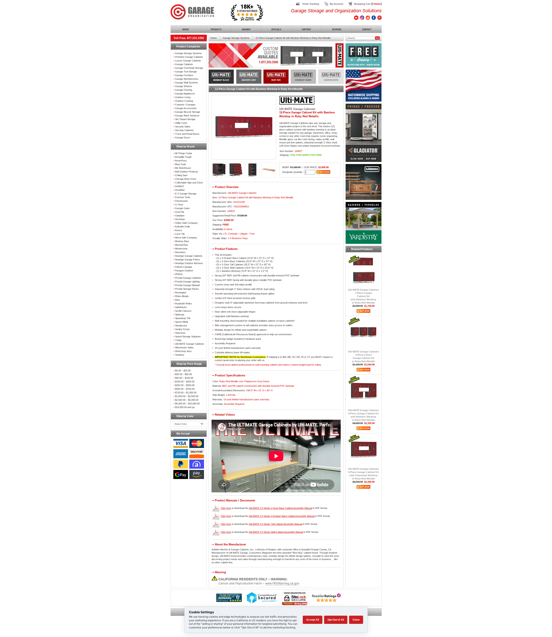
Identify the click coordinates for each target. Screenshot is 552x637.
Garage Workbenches (186, 79)
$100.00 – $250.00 (184, 381)
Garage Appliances (185, 93)
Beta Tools (180, 164)
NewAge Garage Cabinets (188, 256)
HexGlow (180, 219)
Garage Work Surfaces (187, 115)
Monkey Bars (182, 241)
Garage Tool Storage (186, 71)
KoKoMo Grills (182, 226)
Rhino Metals (182, 296)
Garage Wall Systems (186, 82)
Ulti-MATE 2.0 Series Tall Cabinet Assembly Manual (275, 524)
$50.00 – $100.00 (184, 378)
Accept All (312, 619)
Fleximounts (181, 201)
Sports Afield (181, 322)
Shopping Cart (362, 4)
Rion (177, 300)
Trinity (178, 340)
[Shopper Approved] (229, 601)
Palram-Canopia (183, 267)
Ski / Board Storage (185, 119)
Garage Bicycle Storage (187, 112)
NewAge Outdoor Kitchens (189, 263)
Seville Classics (183, 311)
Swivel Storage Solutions (188, 336)
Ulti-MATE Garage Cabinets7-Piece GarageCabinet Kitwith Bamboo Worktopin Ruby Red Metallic (363, 296)
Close (356, 619)
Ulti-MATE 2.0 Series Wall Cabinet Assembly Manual (276, 532)
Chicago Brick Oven (185, 179)
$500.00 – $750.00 (184, 389)
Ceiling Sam (181, 175)
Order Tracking (310, 4)
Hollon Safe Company (186, 223)
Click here (226, 508)
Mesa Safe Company (186, 237)
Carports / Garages (185, 104)
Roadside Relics (183, 303)
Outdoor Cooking (184, 101)
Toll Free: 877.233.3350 (189, 38)
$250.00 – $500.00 (184, 385)
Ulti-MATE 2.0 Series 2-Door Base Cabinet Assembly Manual (280, 508)
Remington (180, 292)
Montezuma (181, 248)
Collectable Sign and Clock (189, 182)
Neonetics (180, 252)
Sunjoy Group (182, 329)
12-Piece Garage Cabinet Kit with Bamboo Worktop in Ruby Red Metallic (293, 38)
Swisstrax (180, 333)
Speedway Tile (182, 318)
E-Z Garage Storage (185, 193)
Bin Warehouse (183, 168)
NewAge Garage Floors (187, 259)
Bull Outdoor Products (186, 171)
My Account (336, 4)
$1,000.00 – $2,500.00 (186, 396)
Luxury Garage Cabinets (188, 60)
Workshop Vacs (183, 351)
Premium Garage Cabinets (189, 57)
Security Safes (182, 126)
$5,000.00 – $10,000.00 (187, 403)
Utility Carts (181, 123)
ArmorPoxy (181, 160)
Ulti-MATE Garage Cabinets (189, 344)
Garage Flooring (183, 90)
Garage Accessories (186, 108)
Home (213, 38)
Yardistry (179, 355)
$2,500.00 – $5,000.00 (186, 400)
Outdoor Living (182, 97)
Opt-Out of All (336, 619)
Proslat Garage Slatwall (187, 285)
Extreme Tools (182, 197)
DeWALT (179, 186)
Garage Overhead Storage (189, 68)
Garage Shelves (183, 86)
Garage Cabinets (184, 64)
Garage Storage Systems (188, 53)
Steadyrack (181, 325)
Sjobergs (179, 314)
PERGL (179, 274)
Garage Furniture (184, 75)
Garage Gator (182, 208)
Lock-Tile (180, 234)
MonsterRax (181, 245)
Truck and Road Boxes (187, 134)
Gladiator (180, 215)
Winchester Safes (184, 347)
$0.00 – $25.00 (183, 370)
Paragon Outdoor (184, 270)
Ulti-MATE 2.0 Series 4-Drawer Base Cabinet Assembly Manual (282, 516)
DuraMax (180, 190)
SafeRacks (181, 307)
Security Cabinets (184, 130)
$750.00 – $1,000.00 (185, 392)
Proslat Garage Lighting (187, 281)
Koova (178, 230)
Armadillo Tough (183, 157)
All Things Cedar (183, 153)
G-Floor (179, 204)
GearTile (179, 212)
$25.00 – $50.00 (183, 374)
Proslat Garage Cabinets (188, 278)
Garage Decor (182, 137)
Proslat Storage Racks (187, 289)
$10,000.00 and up (184, 407)
